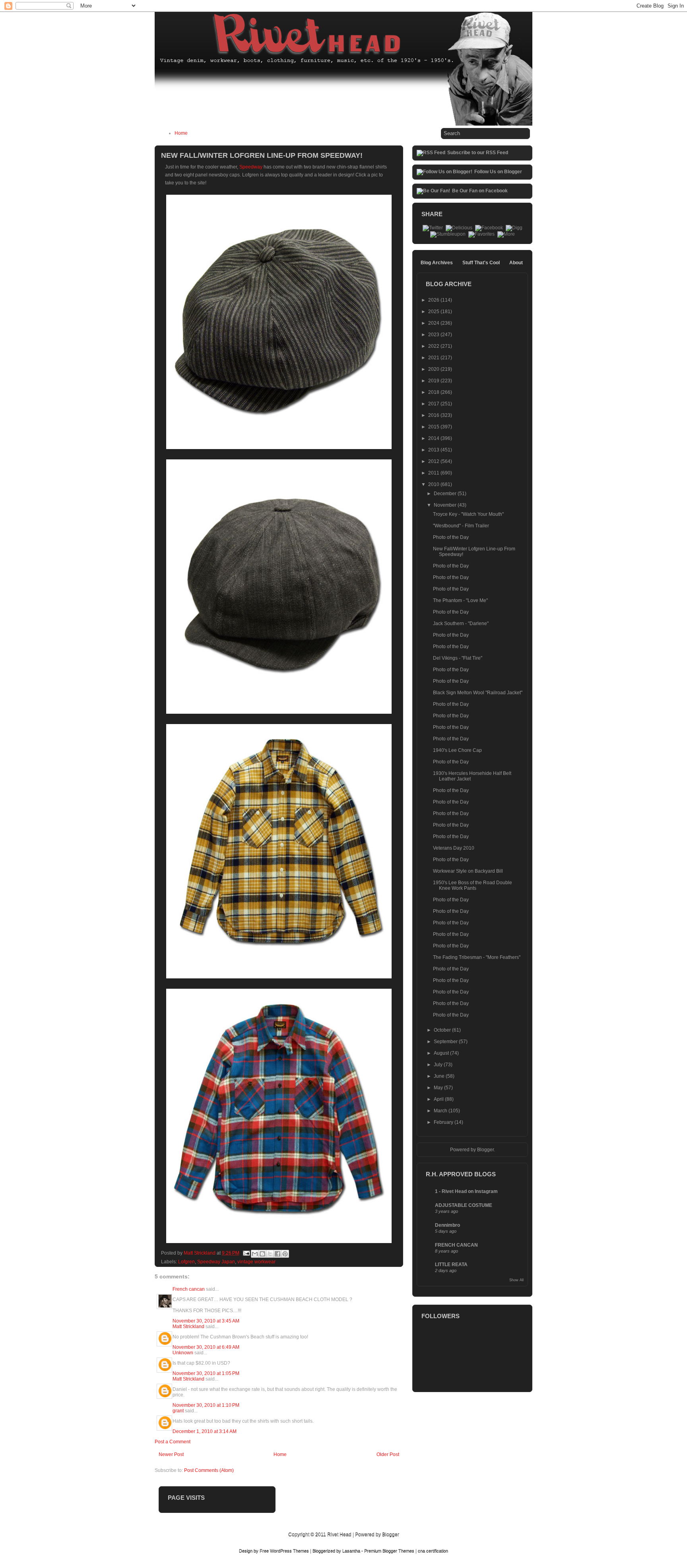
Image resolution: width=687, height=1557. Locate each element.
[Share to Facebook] (277, 1254)
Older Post (387, 1454)
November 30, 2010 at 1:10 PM (206, 1405)
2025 (434, 311)
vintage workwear (256, 1262)
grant (178, 1411)
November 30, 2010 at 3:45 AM (206, 1321)
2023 (434, 334)
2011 (434, 473)
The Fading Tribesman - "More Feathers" (476, 957)
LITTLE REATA (451, 1264)
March (441, 1111)
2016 (434, 415)
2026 (434, 300)
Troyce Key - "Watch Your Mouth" (468, 514)
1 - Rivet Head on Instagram (466, 1191)
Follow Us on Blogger (498, 171)
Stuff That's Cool (481, 262)
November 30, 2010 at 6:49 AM (206, 1347)
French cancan (189, 1289)
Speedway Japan (216, 1262)
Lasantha (351, 1550)
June (440, 1076)
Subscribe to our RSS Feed (477, 152)
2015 (434, 427)
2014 (434, 438)
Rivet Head (339, 1534)
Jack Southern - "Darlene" (461, 623)
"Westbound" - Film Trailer (461, 526)
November (446, 505)
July (439, 1064)
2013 (434, 450)
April (439, 1099)
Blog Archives (437, 262)
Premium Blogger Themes (389, 1550)
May (439, 1087)
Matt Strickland (188, 1326)
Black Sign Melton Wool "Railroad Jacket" (477, 692)
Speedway (250, 167)
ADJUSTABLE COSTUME (463, 1205)
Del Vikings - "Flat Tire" (457, 658)
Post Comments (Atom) (209, 1470)
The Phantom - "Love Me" (460, 600)
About (516, 262)
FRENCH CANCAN (456, 1245)
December (446, 493)
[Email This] (255, 1254)
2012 (434, 461)
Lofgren (186, 1262)
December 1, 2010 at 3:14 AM (205, 1431)
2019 (434, 380)
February (444, 1122)
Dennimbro (447, 1225)
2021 (434, 357)
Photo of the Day (451, 537)
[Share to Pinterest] (285, 1254)
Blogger (485, 1149)
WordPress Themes (289, 1550)
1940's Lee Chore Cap (457, 750)
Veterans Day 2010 (453, 848)
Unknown (183, 1353)
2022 (434, 346)
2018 (434, 392)
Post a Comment (172, 1442)
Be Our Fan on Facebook (480, 191)
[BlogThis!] (262, 1254)
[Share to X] (270, 1254)
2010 (434, 484)
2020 (434, 369)
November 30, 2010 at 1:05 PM (206, 1373)
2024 (434, 323)
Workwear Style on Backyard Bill (468, 871)
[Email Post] (246, 1253)
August (442, 1053)
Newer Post (171, 1454)
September (446, 1041)
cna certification (433, 1550)
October (443, 1030)
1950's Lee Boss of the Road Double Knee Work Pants (472, 885)
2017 (434, 404)
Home (181, 133)
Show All (516, 1280)
